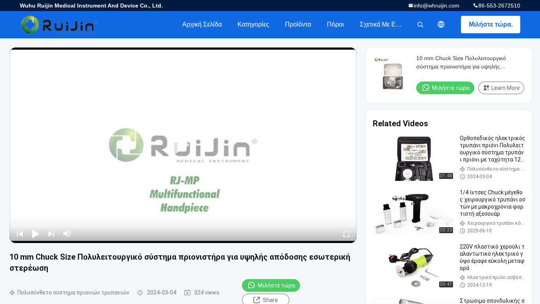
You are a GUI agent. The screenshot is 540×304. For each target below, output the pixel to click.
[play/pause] (35, 233)
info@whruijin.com (436, 5)
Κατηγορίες (253, 24)
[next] (51, 233)
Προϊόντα (298, 24)
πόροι (335, 24)
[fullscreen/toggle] (346, 233)
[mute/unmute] (67, 233)
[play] (183, 145)
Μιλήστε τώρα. (491, 24)
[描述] (441, 24)
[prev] (20, 233)
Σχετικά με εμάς (383, 24)
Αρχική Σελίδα (202, 24)
